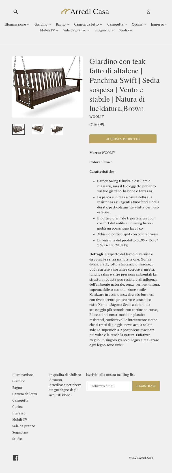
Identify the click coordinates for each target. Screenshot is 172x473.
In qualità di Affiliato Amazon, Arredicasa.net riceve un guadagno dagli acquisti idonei (65, 384)
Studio (124, 30)
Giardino (41, 24)
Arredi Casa (146, 457)
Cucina (137, 24)
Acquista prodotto (123, 139)
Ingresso (158, 24)
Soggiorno (103, 30)
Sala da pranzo (75, 30)
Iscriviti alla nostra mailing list (110, 374)
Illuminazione (16, 24)
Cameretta (115, 24)
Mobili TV (48, 30)
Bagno (61, 24)
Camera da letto (87, 24)
